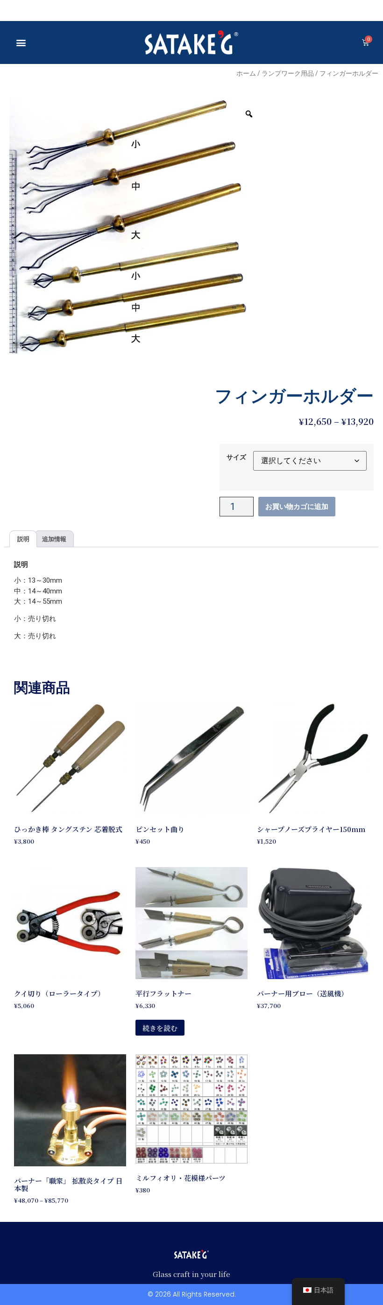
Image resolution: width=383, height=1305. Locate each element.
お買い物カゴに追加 (296, 506)
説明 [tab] (23, 539)
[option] (136, 226)
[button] (21, 42)
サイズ (236, 457)
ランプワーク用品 (288, 73)
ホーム (246, 73)
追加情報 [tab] (54, 539)
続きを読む (159, 1028)
